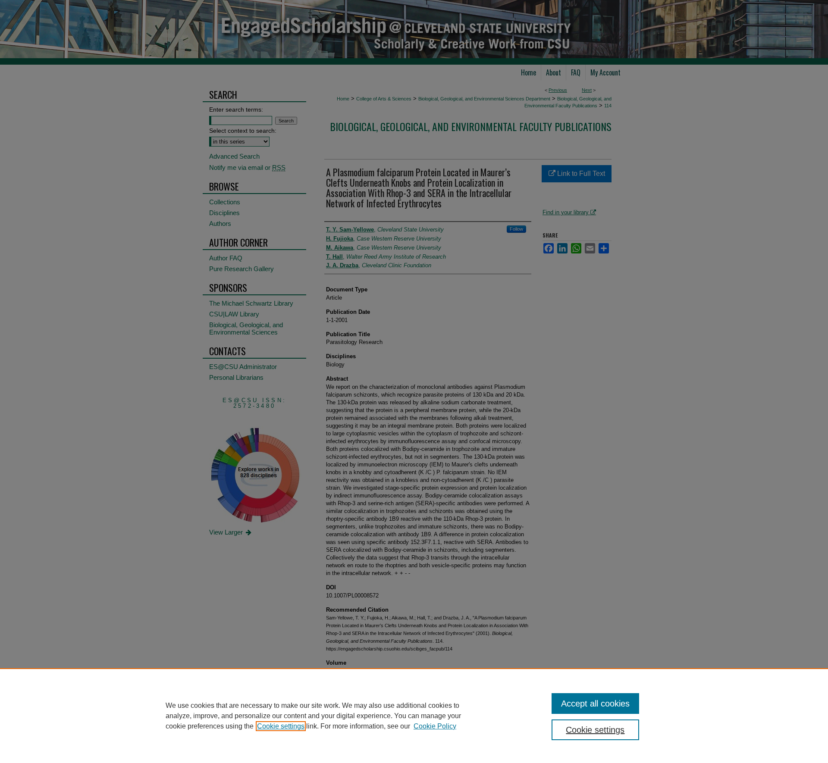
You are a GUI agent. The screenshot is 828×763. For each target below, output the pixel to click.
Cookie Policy (435, 726)
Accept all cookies (595, 703)
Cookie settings (280, 726)
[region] (414, 715)
